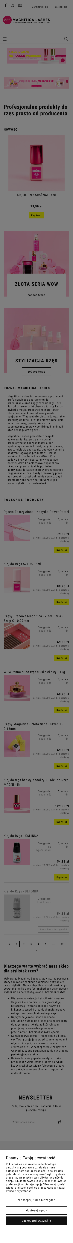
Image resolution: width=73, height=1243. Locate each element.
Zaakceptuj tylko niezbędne (36, 1200)
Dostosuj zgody (36, 1210)
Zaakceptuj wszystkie (36, 1220)
